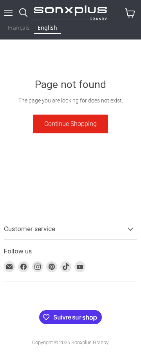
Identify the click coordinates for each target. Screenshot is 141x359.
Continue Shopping (70, 123)
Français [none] (19, 27)
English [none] (47, 27)
